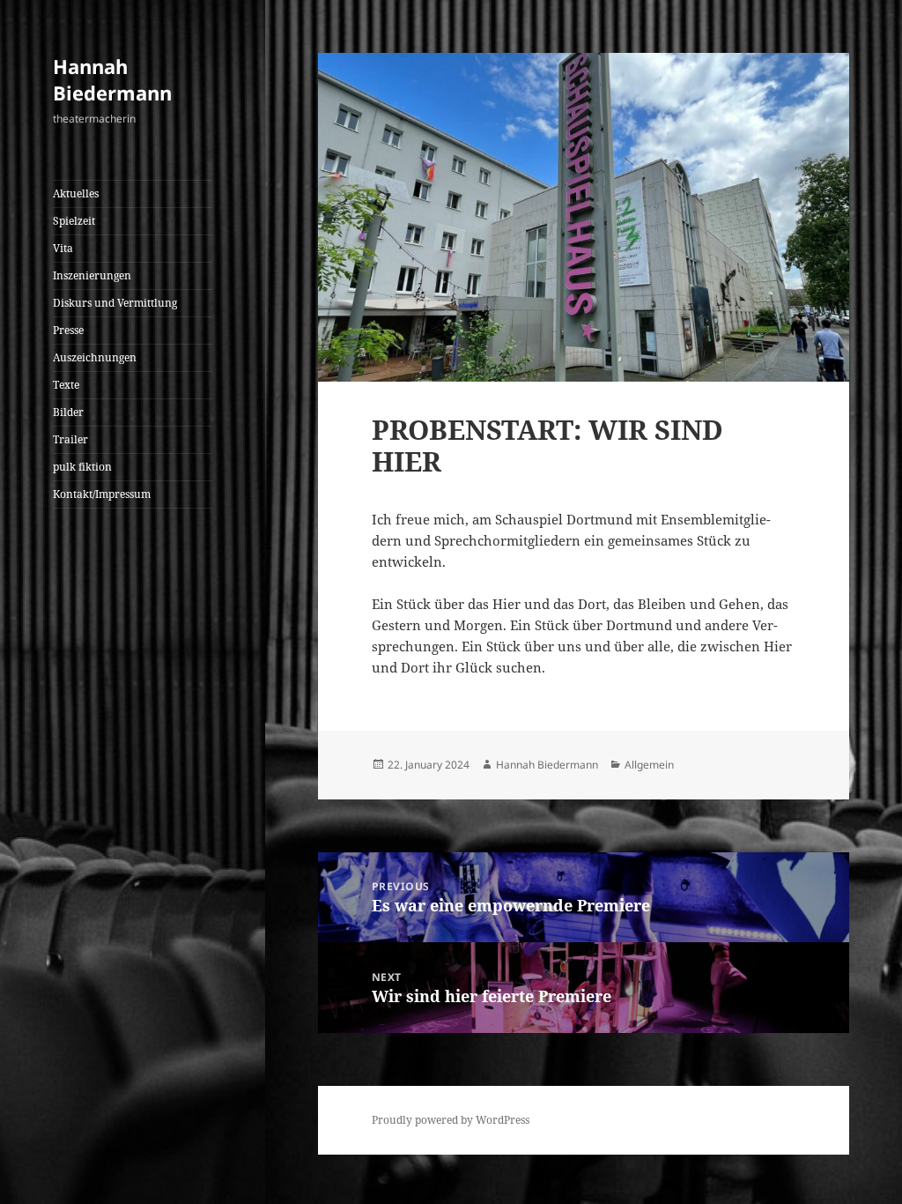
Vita (63, 248)
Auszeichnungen (95, 357)
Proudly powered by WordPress (450, 1119)
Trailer (70, 439)
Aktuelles (76, 193)
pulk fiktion (82, 466)
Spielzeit (74, 220)
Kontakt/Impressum (102, 494)
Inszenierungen (92, 275)
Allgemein (649, 764)
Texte (66, 384)
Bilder (68, 412)
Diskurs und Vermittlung (115, 302)
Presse (68, 330)
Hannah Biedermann (112, 79)
